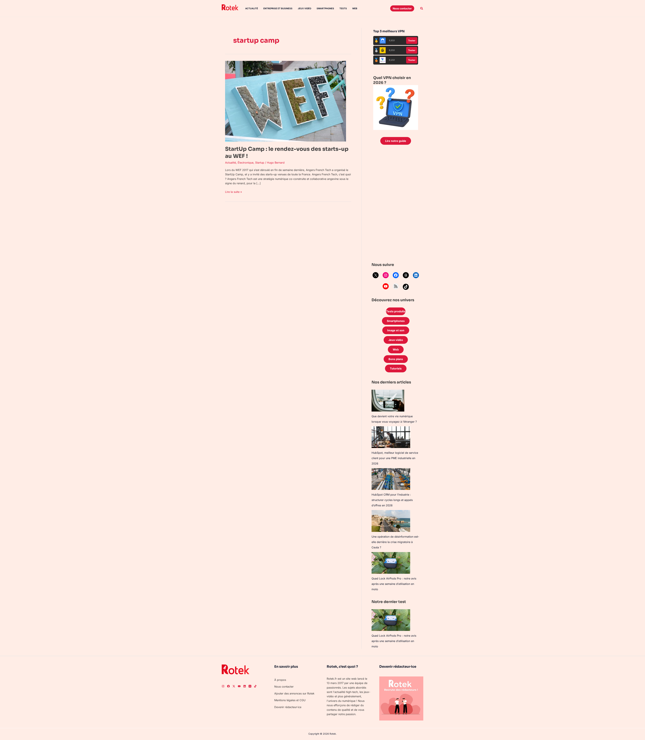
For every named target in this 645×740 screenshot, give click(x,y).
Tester (411, 40)
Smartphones (325, 8)
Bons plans (396, 359)
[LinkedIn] (416, 275)
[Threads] (406, 275)
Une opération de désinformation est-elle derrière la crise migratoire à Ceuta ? (395, 542)
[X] (376, 275)
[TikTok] (406, 287)
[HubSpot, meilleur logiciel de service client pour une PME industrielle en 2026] (391, 437)
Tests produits (395, 311)
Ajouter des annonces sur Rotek (294, 693)
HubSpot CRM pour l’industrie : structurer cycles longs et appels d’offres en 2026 (392, 500)
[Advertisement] (396, 204)
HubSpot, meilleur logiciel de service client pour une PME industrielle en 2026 (395, 458)
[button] (402, 8)
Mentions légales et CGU (290, 700)
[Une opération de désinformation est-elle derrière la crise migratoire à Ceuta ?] (391, 521)
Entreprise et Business (277, 8)
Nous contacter (284, 686)
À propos (280, 679)
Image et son (395, 330)
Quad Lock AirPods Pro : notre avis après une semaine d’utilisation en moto (394, 584)
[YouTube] (386, 286)
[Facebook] (396, 275)
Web (354, 8)
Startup (259, 162)
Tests (343, 8)
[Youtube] (239, 686)
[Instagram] (386, 275)
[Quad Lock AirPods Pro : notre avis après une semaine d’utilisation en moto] (391, 563)
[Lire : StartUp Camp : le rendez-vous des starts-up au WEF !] (285, 101)
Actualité (251, 8)
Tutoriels (396, 368)
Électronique (245, 162)
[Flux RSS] (396, 286)
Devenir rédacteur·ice (287, 707)
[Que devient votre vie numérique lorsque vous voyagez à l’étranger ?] (388, 401)
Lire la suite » (233, 191)
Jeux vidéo (304, 8)
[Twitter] (233, 686)
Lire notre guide (395, 141)
